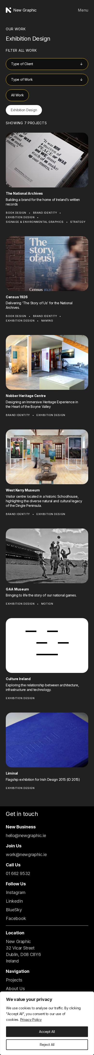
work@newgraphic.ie (26, 854)
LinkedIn (14, 901)
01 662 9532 (18, 873)
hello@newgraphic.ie (26, 835)
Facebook (16, 918)
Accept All (47, 1032)
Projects (14, 979)
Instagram (16, 892)
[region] (47, 1023)
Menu (83, 10)
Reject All (47, 1045)
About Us (15, 988)
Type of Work (22, 79)
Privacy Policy (31, 1020)
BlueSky (14, 909)
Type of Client (22, 64)
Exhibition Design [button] (24, 110)
